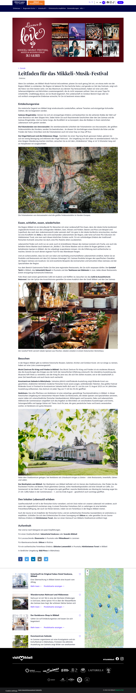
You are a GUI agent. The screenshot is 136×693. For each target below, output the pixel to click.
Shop (120, 2)
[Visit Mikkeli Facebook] (108, 2)
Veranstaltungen (73, 8)
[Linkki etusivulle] (22, 658)
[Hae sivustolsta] (89, 2)
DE (103, 2)
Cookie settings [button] (11, 691)
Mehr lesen (35, 586)
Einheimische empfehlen (57, 8)
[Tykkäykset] (92, 2)
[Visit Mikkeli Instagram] (111, 2)
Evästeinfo (39, 690)
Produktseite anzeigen (53, 586)
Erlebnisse (17, 8)
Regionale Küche (29, 8)
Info (81, 8)
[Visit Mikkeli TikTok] (114, 2)
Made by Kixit (120, 690)
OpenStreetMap (118, 647)
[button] (108, 606)
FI (97, 2)
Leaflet (110, 647)
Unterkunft (42, 8)
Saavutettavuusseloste (28, 690)
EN (100, 2)
